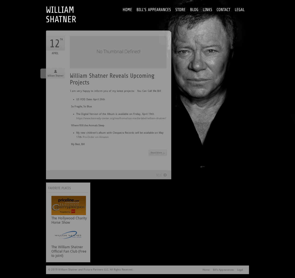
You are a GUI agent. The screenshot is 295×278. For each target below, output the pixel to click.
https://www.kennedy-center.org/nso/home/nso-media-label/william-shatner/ (121, 118)
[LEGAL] (240, 9)
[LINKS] (207, 9)
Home (206, 269)
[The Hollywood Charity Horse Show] (68, 214)
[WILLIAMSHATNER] (67, 9)
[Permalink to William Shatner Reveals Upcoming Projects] (118, 78)
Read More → (158, 152)
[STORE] (180, 9)
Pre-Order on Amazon (96, 137)
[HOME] (127, 9)
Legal (240, 269)
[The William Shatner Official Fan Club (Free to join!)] (68, 243)
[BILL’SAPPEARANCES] (153, 9)
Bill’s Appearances (223, 269)
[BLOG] (194, 9)
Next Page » (159, 175)
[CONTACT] (223, 9)
